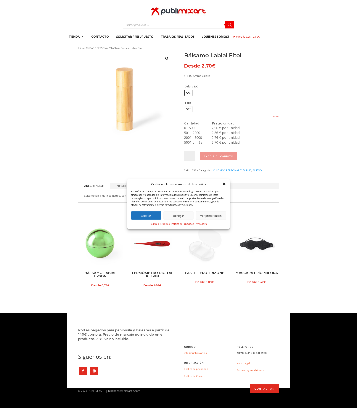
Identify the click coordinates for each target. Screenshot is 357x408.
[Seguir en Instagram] (94, 371)
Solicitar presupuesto (134, 37)
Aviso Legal (243, 363)
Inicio (81, 48)
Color (188, 86)
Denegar (178, 215)
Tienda (74, 37)
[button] (224, 184)
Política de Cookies (194, 376)
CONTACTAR (264, 388)
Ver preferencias (211, 215)
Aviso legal (201, 223)
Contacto (100, 37)
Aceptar (146, 215)
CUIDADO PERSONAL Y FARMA (102, 48)
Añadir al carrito (218, 156)
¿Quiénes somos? (215, 37)
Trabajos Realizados (177, 37)
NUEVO (257, 170)
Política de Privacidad (182, 223)
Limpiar (275, 116)
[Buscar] (229, 24)
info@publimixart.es (195, 353)
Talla (188, 103)
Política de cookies (160, 223)
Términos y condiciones (250, 370)
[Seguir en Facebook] (83, 371)
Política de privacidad (196, 369)
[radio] (188, 93)
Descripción (94, 185)
